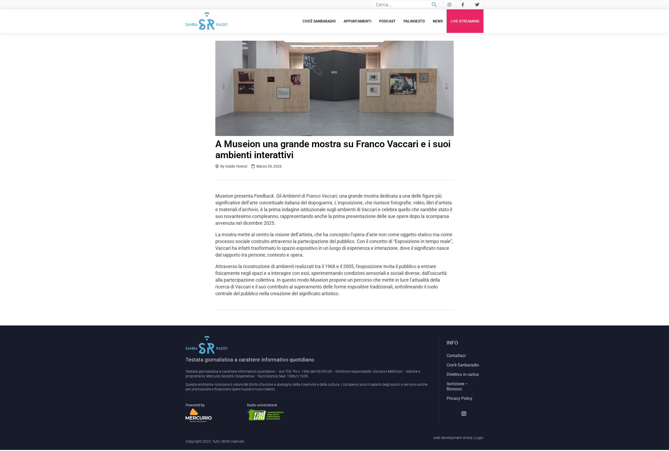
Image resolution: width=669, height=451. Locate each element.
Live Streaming (465, 21)
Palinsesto (414, 21)
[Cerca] (434, 5)
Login (479, 438)
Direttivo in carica (463, 374)
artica (467, 438)
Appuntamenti (357, 21)
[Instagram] (464, 413)
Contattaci (456, 355)
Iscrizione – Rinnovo (457, 386)
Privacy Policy (459, 398)
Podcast (387, 21)
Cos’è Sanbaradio (319, 21)
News (438, 21)
